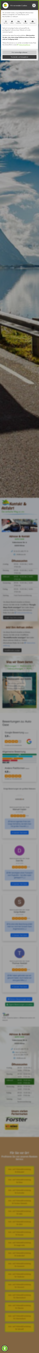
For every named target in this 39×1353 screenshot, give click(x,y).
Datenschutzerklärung (24, 45)
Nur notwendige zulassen (19, 52)
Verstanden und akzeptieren (19, 57)
